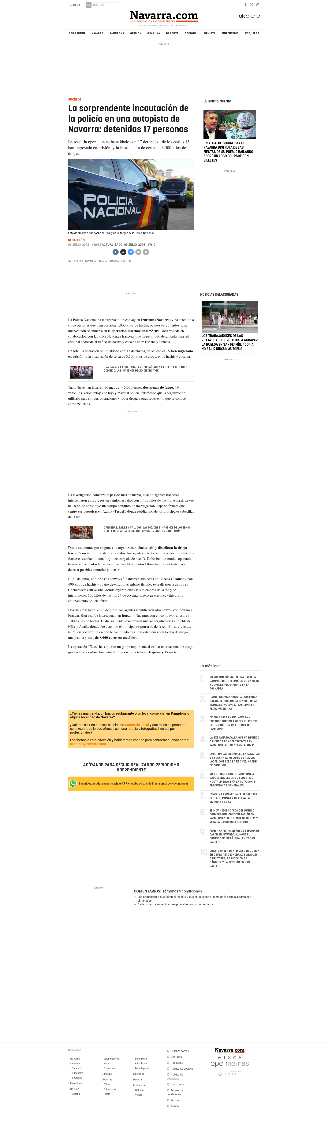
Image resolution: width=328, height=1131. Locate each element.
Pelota (106, 1093)
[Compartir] (115, 251)
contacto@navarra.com (88, 744)
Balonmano (141, 1058)
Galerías (139, 1090)
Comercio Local (137, 725)
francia (114, 261)
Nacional (191, 33)
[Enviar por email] (138, 251)
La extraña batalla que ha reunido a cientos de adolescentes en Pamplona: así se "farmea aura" (234, 741)
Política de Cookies (182, 1068)
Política (76, 1063)
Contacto (176, 1057)
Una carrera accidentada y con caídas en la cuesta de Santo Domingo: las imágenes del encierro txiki (145, 369)
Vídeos (139, 1094)
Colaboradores (111, 1058)
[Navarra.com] (164, 15)
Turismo (175, 1100)
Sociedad (77, 1077)
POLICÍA (78, 261)
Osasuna (153, 33)
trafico (126, 261)
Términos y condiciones (182, 891)
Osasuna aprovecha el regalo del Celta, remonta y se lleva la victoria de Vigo (234, 798)
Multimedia (230, 33)
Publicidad (177, 1062)
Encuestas (109, 1068)
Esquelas (252, 33)
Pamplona (117, 33)
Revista (210, 33)
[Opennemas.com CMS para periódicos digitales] (230, 1067)
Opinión (135, 33)
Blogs (106, 1063)
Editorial (76, 1093)
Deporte (172, 33)
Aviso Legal (177, 1084)
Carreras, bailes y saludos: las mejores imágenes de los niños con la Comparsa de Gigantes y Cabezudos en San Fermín (147, 529)
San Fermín (77, 33)
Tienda (175, 1106)
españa (102, 261)
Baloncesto (109, 1089)
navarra (90, 261)
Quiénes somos (180, 1051)
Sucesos (76, 1068)
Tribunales (77, 1073)
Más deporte (142, 1068)
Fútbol (106, 1084)
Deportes (107, 1079)
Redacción (76, 240)
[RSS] (240, 1058)
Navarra (97, 33)
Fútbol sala (141, 1063)
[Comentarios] (146, 251)
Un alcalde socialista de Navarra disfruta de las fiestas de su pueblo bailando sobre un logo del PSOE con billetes (228, 152)
